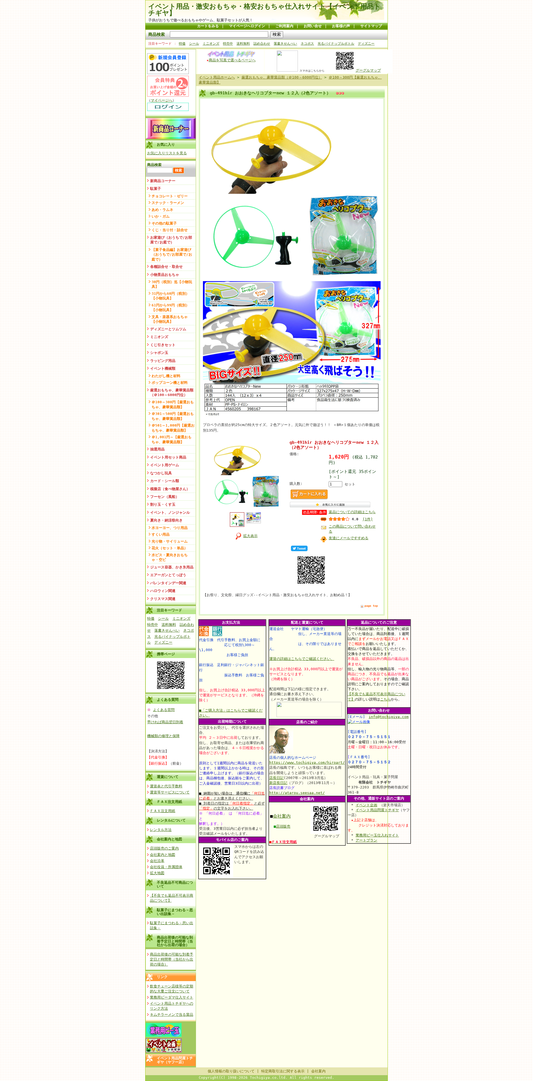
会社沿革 (157, 861)
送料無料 (243, 44)
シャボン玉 (159, 353)
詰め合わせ (261, 44)
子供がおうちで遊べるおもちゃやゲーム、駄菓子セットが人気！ (200, 20)
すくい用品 (161, 534)
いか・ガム (161, 216)
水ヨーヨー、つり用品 (170, 528)
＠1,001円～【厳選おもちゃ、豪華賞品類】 (172, 439)
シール (194, 44)
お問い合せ (313, 26)
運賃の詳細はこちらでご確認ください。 (301, 659)
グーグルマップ (368, 70)
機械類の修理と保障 (163, 736)
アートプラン (366, 840)
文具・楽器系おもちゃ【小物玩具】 (170, 319)
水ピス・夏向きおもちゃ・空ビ (170, 557)
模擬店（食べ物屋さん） (170, 489)
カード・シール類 (164, 481)
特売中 (228, 44)
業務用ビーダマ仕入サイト (171, 997)
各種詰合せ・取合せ (166, 266)
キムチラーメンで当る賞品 (171, 1014)
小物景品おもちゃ (164, 275)
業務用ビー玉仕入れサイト (377, 835)
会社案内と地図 (169, 839)
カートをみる (208, 26)
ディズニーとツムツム (168, 329)
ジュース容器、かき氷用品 (171, 567)
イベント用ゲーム (164, 465)
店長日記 (276, 778)
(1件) (368, 519)
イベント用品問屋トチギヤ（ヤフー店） (175, 1060)
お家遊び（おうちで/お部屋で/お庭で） (171, 239)
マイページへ (161, 100)
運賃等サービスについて (170, 792)
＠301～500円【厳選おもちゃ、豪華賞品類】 (173, 416)
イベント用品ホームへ (217, 77)
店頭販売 (283, 826)
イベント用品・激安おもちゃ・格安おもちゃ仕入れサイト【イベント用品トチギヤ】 (264, 9)
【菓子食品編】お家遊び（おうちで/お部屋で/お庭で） (172, 254)
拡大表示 (250, 536)
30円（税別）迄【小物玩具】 (172, 284)
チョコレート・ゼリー (170, 196)
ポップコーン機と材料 (170, 383)
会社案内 (282, 816)
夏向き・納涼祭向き (166, 520)
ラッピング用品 (162, 361)
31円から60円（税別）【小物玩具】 (170, 295)
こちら (385, 699)
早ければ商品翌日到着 (165, 722)
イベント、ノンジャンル (170, 512)
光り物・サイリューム (170, 541)
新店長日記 (278, 783)
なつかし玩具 (161, 473)
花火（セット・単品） (170, 548)
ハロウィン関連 (162, 591)
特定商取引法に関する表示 (283, 1071)
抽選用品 (157, 449)
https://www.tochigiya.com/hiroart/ (307, 762)
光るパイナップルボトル (336, 44)
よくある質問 (164, 710)
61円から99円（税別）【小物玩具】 (170, 307)
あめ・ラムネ (162, 210)
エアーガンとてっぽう (168, 575)
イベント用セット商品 (168, 457)
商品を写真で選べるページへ (232, 60)
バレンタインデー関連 (168, 583)
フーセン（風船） (164, 497)
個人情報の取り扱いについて (231, 1071)
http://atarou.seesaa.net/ (297, 793)
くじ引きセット (162, 345)
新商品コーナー (162, 181)
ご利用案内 (284, 26)
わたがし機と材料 (166, 376)
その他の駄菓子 (164, 223)
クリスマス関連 (162, 599)
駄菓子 (155, 189)
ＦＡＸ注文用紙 (169, 802)
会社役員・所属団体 (166, 867)
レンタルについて (171, 820)
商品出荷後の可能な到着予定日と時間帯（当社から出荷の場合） (175, 941)
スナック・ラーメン (168, 203)
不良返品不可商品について (175, 884)
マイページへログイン (247, 26)
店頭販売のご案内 (164, 848)
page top (371, 605)
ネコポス (307, 44)
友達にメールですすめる (348, 538)
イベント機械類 (162, 368)
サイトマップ (371, 26)
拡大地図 (157, 873)
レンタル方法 (161, 830)
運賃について (167, 777)
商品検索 (156, 34)
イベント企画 (366, 805)
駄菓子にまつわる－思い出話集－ (175, 912)
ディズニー (366, 44)
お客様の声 (341, 26)
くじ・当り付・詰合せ (170, 230)
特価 (182, 44)
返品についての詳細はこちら (352, 512)
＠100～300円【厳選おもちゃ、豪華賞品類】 (173, 404)
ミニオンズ (211, 44)
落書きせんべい (285, 44)
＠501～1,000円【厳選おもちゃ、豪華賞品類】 (173, 427)
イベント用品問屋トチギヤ (377, 810)
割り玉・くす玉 (162, 504)
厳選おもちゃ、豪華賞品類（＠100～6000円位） (171, 392)
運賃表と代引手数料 (166, 786)
